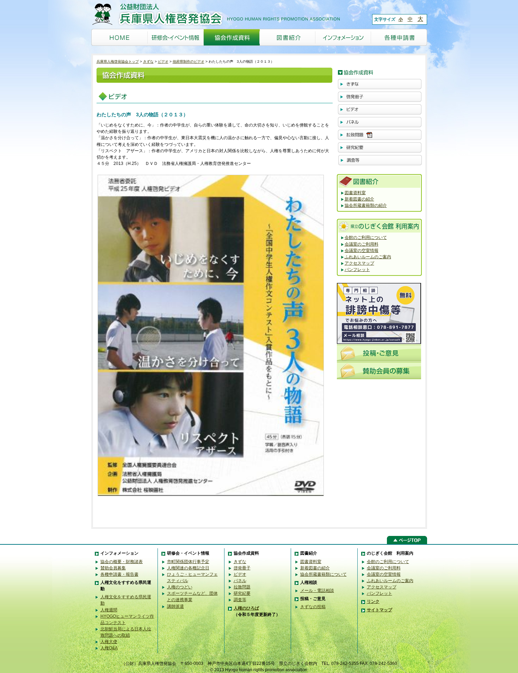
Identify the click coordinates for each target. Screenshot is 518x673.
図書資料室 (355, 192)
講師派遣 (175, 606)
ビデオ (163, 61)
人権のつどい (179, 587)
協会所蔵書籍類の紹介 (366, 205)
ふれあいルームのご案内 (368, 256)
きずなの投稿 (313, 606)
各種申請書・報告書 (119, 574)
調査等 (240, 599)
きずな (148, 61)
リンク (373, 601)
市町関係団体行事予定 (188, 561)
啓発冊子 (242, 568)
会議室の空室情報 (361, 250)
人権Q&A (109, 648)
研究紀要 (242, 593)
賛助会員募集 (113, 568)
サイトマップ (379, 609)
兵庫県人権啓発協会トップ (118, 61)
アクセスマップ (359, 263)
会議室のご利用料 (361, 244)
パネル (240, 580)
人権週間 (108, 609)
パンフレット (357, 269)
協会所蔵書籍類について (323, 574)
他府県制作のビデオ (188, 61)
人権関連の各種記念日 (188, 568)
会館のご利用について (366, 237)
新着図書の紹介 (359, 199)
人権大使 (108, 641)
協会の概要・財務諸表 (121, 561)
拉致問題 (242, 587)
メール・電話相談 (317, 590)
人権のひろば (246, 608)
